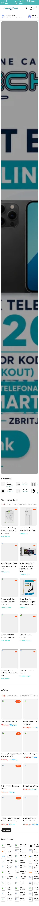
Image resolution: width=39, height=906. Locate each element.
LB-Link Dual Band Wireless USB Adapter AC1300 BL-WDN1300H (28, 601)
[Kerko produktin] (26, 8)
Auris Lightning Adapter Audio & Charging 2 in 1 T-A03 (9, 566)
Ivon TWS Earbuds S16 (9, 722)
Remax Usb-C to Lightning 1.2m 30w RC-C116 (9, 672)
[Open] (2, 8)
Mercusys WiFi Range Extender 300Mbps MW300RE (8, 601)
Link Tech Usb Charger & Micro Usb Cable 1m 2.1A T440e (9, 530)
